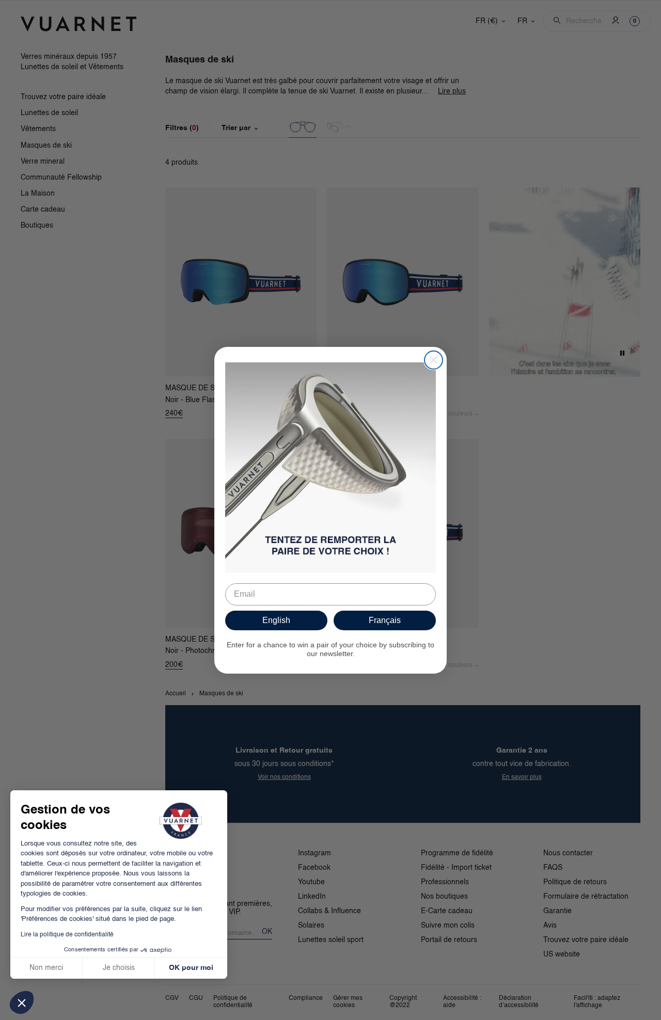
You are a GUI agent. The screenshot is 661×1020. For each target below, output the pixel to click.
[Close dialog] (433, 360)
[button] (21, 1002)
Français (385, 620)
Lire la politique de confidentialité (67, 935)
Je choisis (119, 967)
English (276, 620)
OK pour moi (191, 967)
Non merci (46, 967)
